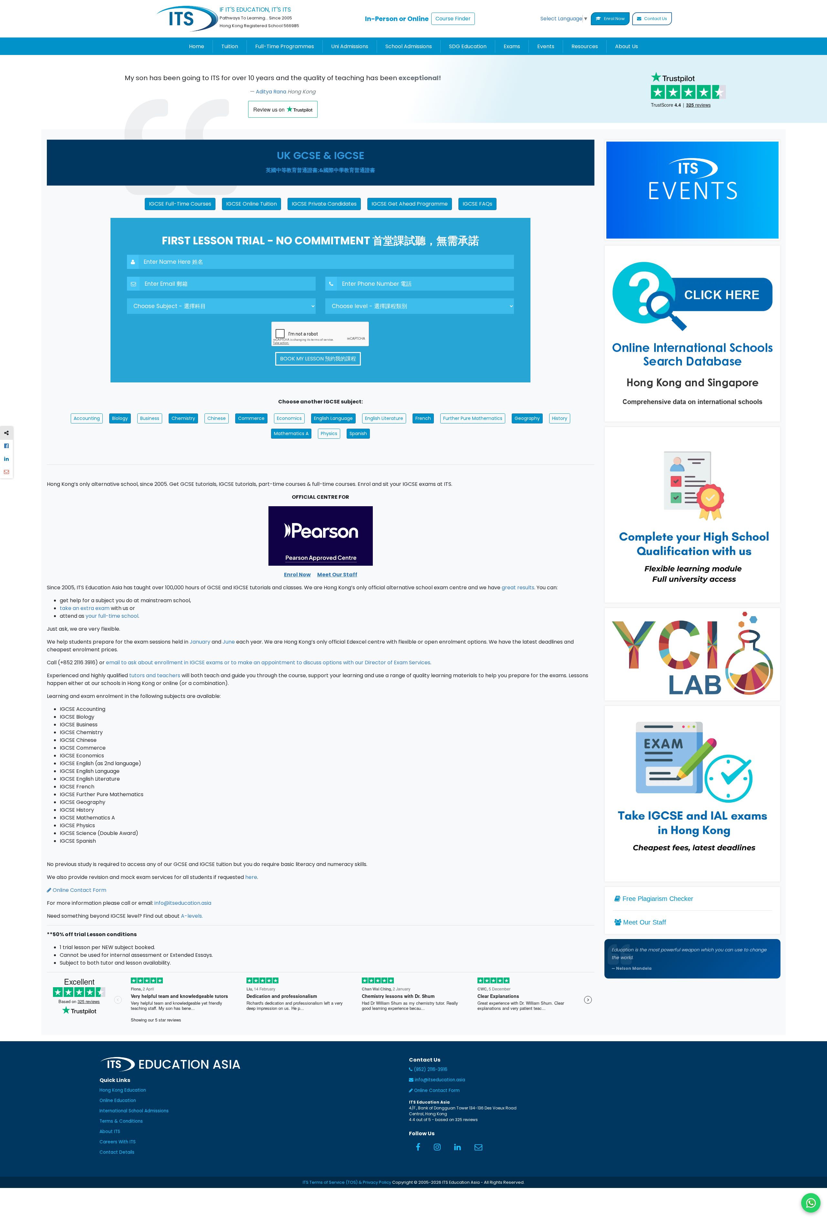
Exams (512, 46)
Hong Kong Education (122, 1090)
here (251, 877)
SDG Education (468, 46)
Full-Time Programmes (284, 46)
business (149, 418)
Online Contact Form (78, 890)
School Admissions (408, 46)
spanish (358, 433)
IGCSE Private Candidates (324, 204)
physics (329, 433)
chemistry (183, 418)
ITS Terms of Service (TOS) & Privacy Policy (347, 1182)
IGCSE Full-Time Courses (180, 204)
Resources (584, 46)
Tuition (229, 46)
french (423, 418)
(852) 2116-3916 (430, 1069)
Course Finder (453, 18)
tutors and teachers (154, 675)
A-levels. (192, 916)
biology (120, 418)
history (559, 418)
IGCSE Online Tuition (251, 204)
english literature (384, 418)
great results (518, 587)
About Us (626, 46)
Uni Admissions (349, 46)
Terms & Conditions (121, 1121)
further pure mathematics (472, 418)
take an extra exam (85, 608)
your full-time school (112, 616)
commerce (251, 418)
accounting (87, 418)
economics (289, 418)
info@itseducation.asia (182, 903)
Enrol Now (614, 19)
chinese (216, 418)
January (200, 642)
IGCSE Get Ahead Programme (410, 204)
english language (333, 418)
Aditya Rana (272, 91)
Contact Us (655, 19)
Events (545, 46)
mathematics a (291, 433)
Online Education (117, 1100)
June (229, 642)
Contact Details (116, 1152)
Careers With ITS (117, 1142)
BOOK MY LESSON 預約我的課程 (318, 358)
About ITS (109, 1131)
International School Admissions (134, 1111)
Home (196, 46)
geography (527, 418)
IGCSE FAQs (477, 204)
